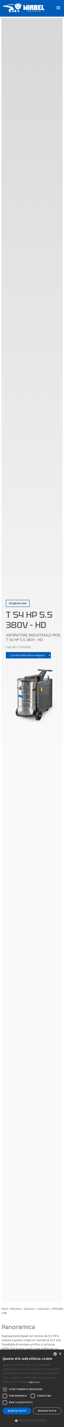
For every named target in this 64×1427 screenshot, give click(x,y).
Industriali (43, 1308)
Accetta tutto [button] (17, 1410)
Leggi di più (34, 1382)
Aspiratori (29, 1308)
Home (5, 1308)
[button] (32, 1420)
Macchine (16, 1308)
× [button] (60, 1354)
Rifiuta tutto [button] (47, 1410)
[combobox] (55, 1354)
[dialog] (32, 1388)
